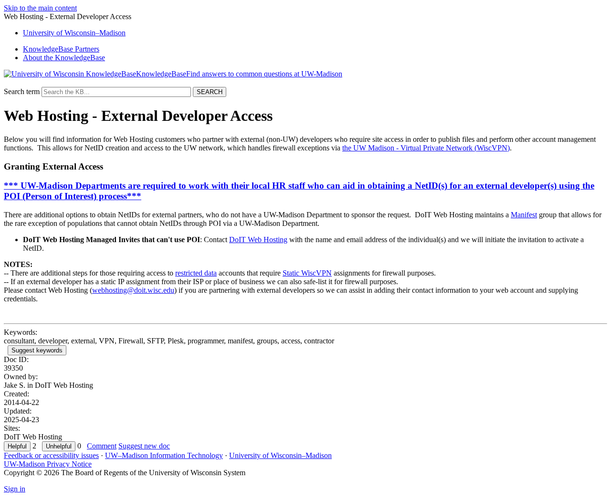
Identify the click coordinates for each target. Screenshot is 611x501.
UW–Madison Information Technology (164, 455)
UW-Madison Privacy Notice (48, 464)
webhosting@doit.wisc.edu (133, 290)
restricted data (196, 273)
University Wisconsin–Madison (74, 33)
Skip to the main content (40, 8)
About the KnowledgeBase (64, 57)
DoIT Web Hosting (258, 239)
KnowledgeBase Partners (61, 49)
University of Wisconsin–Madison (280, 455)
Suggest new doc (144, 446)
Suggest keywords (37, 350)
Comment (101, 446)
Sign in (14, 489)
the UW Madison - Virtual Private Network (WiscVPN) (426, 148)
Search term (22, 91)
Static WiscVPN (307, 273)
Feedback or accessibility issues (51, 455)
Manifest (524, 215)
